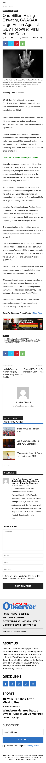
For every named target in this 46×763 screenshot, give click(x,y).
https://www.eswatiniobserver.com (23, 406)
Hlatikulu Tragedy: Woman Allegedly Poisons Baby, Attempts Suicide (13, 373)
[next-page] (8, 465)
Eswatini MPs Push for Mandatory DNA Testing (33, 370)
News (11, 7)
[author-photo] (23, 398)
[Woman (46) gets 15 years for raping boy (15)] (9, 455)
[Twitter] (11, 43)
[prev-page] (4, 465)
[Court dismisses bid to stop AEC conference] (9, 443)
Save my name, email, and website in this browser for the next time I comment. (21, 577)
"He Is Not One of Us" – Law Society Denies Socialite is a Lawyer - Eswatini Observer (25, 481)
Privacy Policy (32, 745)
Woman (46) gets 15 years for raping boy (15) (29, 454)
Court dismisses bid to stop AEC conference (28, 442)
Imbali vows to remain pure (28, 430)
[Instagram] (19, 683)
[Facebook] (5, 43)
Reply (13, 518)
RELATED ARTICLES (12, 418)
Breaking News (7, 11)
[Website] (33, 683)
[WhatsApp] (22, 43)
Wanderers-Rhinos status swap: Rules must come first (23, 712)
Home (5, 7)
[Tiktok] (26, 683)
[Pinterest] (16, 43)
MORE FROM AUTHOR (13, 422)
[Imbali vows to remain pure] (9, 431)
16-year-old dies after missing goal (18, 700)
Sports (6, 706)
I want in (21, 740)
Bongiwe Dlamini (10, 38)
